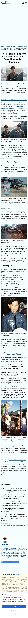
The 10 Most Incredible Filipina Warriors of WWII (14, 100)
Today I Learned (7, 48)
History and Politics (11, 46)
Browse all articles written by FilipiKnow (10, 561)
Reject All (14, 614)
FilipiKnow (8, 523)
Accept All (14, 606)
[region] (14, 605)
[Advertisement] (14, 21)
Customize (14, 610)
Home (2, 46)
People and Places (22, 46)
